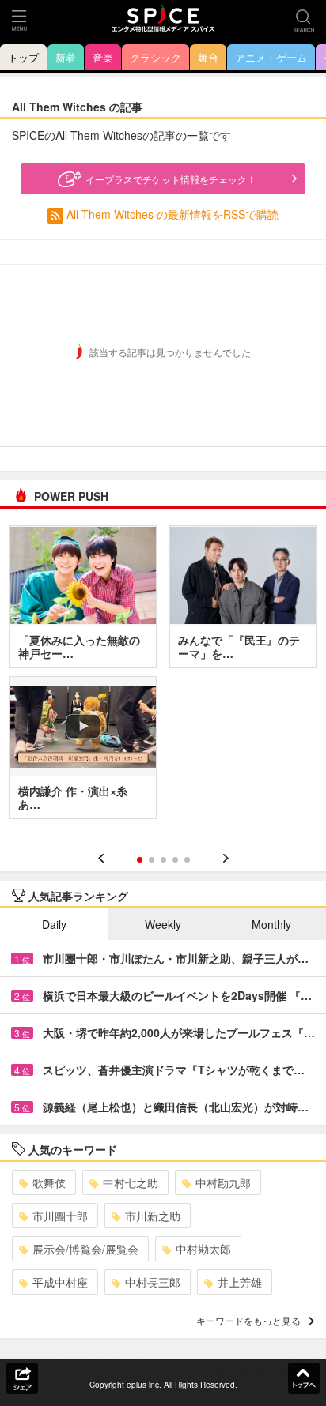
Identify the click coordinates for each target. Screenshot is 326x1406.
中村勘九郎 (223, 1182)
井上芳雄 (240, 1282)
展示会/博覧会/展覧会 (85, 1249)
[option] (163, 678)
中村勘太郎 (203, 1249)
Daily (54, 924)
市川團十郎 (60, 1216)
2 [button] (151, 860)
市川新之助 (152, 1216)
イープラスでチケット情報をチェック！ (170, 179)
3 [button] (163, 860)
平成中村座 (60, 1282)
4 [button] (175, 860)
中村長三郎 (152, 1282)
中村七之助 (130, 1182)
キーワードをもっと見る (248, 1320)
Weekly (163, 924)
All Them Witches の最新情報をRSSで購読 (172, 214)
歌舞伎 (49, 1182)
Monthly (271, 924)
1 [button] (139, 860)
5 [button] (187, 860)
